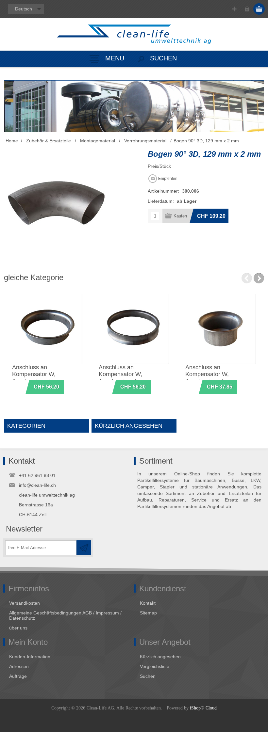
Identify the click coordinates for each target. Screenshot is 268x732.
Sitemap (148, 612)
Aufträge (18, 676)
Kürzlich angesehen (160, 656)
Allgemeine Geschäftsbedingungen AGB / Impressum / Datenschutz (65, 615)
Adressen (19, 666)
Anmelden (247, 9)
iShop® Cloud (203, 708)
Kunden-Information (29, 656)
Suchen (148, 676)
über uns (18, 627)
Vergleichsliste (154, 666)
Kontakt (148, 603)
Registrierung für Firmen (234, 9)
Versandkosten (24, 603)
